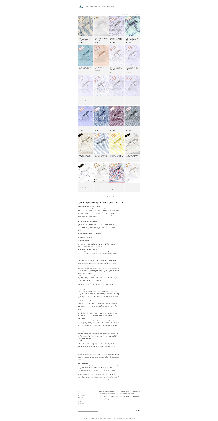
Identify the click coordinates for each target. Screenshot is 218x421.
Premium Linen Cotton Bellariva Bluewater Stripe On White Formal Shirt (116, 98)
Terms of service (119, 418)
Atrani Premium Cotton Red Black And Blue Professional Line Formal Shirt (116, 185)
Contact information (132, 418)
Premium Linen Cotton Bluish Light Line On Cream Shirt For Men (85, 39)
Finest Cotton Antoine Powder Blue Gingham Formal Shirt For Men (84, 129)
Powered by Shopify (103, 418)
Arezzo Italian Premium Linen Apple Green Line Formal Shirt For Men (100, 185)
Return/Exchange (81, 403)
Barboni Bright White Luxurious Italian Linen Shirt (101, 39)
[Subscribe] (97, 410)
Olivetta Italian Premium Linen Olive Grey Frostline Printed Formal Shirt (116, 39)
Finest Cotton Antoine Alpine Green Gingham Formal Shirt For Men (132, 129)
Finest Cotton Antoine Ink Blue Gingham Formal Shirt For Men (100, 129)
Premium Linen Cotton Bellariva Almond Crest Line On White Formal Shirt (132, 68)
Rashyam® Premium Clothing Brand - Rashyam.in (92, 418)
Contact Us (80, 401)
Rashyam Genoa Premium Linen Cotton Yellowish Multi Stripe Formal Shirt (132, 185)
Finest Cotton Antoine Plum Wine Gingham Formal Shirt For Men (115, 129)
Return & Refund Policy (82, 395)
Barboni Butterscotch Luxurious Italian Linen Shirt (101, 68)
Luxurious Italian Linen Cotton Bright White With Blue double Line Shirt (132, 156)
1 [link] (101, 196)
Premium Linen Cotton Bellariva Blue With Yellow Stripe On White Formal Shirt (101, 98)
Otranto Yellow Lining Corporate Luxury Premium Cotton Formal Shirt (116, 156)
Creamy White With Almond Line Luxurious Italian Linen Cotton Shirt (85, 156)
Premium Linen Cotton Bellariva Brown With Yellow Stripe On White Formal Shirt (116, 68)
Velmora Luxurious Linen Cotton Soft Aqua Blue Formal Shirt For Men (85, 68)
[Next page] (116, 196)
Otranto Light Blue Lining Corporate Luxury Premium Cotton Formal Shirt (101, 156)
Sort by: (123, 14)
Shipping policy (125, 418)
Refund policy (109, 418)
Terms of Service (81, 399)
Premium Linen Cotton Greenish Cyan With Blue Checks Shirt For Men (132, 39)
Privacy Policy (80, 393)
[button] (134, 6)
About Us (79, 391)
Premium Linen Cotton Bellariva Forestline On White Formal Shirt (131, 98)
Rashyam (104, 210)
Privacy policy (114, 418)
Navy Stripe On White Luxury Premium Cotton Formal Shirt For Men (85, 185)
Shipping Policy (80, 397)
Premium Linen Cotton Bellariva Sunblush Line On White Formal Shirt (85, 98)
